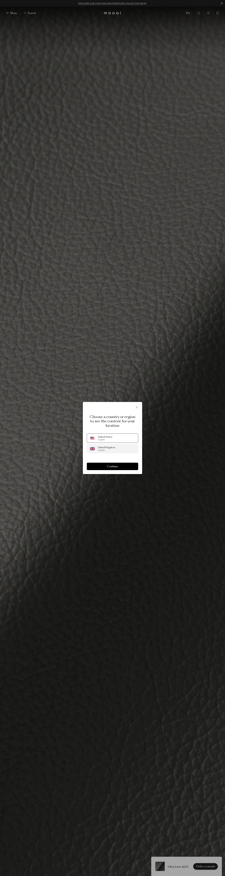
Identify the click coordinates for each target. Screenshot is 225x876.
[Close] (137, 407)
